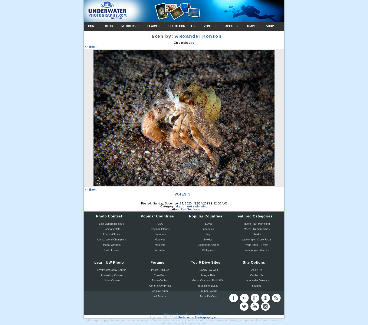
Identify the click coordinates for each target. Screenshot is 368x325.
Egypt (208, 223)
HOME (92, 26)
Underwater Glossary (256, 280)
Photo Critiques (160, 270)
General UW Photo (160, 285)
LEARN (152, 26)
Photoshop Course (112, 275)
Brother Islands (208, 291)
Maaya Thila (208, 275)
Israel (197, 209)
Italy (208, 234)
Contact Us (256, 275)
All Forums (160, 296)
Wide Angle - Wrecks (257, 250)
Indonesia (208, 229)
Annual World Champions (112, 239)
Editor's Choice (112, 234)
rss (276, 298)
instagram (265, 306)
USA (160, 223)
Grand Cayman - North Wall (208, 280)
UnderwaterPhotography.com (199, 317)
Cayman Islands (160, 229)
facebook (233, 298)
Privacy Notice (174, 314)
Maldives (160, 239)
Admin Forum (160, 291)
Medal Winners (112, 244)
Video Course (112, 280)
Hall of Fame (111, 250)
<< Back (90, 46)
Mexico (208, 239)
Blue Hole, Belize (208, 285)
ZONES (209, 26)
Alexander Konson (198, 36)
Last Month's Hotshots (111, 223)
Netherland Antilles (208, 244)
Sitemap (257, 285)
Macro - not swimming (191, 206)
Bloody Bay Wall (208, 270)
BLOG (109, 26)
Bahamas (160, 234)
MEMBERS (129, 26)
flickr (244, 298)
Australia (160, 250)
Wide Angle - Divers (256, 244)
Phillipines (208, 250)
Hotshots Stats (112, 229)
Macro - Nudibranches (257, 229)
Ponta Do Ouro (208, 296)
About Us (256, 270)
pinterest (265, 298)
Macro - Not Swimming (257, 223)
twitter (244, 306)
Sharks (257, 234)
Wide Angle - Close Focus (257, 239)
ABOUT (230, 26)
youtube (254, 306)
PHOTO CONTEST (180, 26)
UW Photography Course (111, 270)
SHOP (270, 26)
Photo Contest (160, 280)
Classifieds (160, 275)
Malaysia (160, 244)
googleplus (255, 298)
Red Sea (187, 209)
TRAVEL (252, 26)
